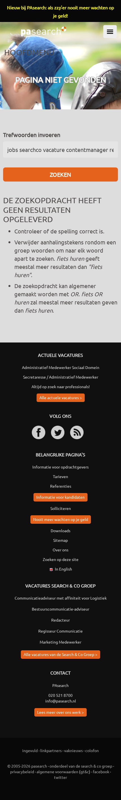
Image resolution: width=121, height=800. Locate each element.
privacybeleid (22, 771)
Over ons (60, 549)
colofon (92, 750)
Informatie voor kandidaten (60, 497)
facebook (101, 771)
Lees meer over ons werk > (60, 712)
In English (63, 568)
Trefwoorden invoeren (31, 134)
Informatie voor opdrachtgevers (60, 466)
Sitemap (60, 540)
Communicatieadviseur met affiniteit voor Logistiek (61, 597)
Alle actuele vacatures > (60, 397)
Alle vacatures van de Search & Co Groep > (60, 654)
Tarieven (60, 476)
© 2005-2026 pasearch (27, 765)
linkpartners (51, 750)
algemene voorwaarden (57, 771)
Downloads (60, 530)
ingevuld (30, 750)
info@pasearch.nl (60, 700)
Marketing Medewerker (60, 641)
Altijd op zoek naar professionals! (61, 386)
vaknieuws (73, 750)
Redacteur (60, 619)
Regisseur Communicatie (60, 630)
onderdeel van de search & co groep (81, 765)
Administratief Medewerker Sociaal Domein (60, 367)
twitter (60, 777)
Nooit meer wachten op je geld (60, 519)
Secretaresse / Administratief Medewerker (60, 376)
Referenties (60, 486)
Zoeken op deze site (61, 559)
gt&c (84, 771)
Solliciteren (60, 508)
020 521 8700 (60, 695)
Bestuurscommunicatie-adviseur (60, 608)
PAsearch (60, 685)
